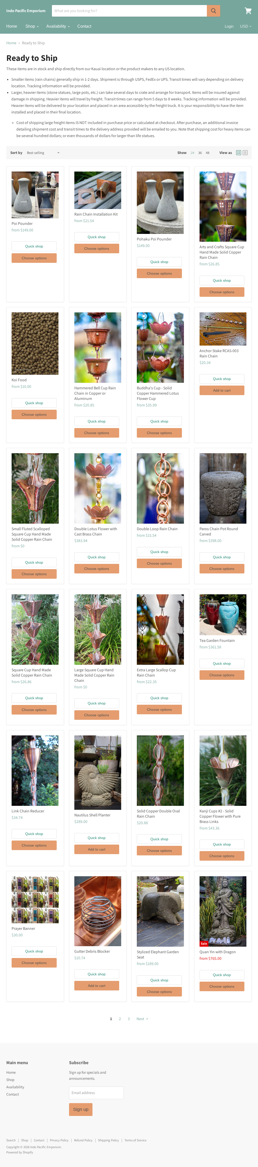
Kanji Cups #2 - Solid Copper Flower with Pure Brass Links (220, 816)
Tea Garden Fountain (217, 640)
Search (11, 1140)
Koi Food (19, 380)
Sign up (80, 1109)
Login (229, 26)
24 (192, 152)
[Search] (213, 11)
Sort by (16, 152)
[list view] (245, 152)
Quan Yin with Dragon (218, 951)
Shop (30, 26)
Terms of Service (135, 1140)
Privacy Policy (59, 1140)
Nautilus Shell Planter (92, 815)
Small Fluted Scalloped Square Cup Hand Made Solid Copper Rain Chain (32, 534)
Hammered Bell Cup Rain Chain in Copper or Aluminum (95, 393)
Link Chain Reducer (28, 811)
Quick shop (34, 246)
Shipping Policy (108, 1140)
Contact (84, 26)
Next (141, 1018)
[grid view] (238, 152)
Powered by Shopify (19, 1152)
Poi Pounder (22, 223)
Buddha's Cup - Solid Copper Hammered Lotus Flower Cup (158, 393)
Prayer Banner (23, 928)
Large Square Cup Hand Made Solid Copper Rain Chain (94, 675)
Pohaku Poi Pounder (154, 239)
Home (11, 26)
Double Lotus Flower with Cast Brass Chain (95, 531)
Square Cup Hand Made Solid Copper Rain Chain (32, 672)
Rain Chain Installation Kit (96, 214)
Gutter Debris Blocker (92, 951)
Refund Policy (83, 1140)
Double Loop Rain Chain (157, 528)
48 (207, 152)
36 (200, 152)
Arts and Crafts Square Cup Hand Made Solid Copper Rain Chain (222, 252)
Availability (56, 26)
